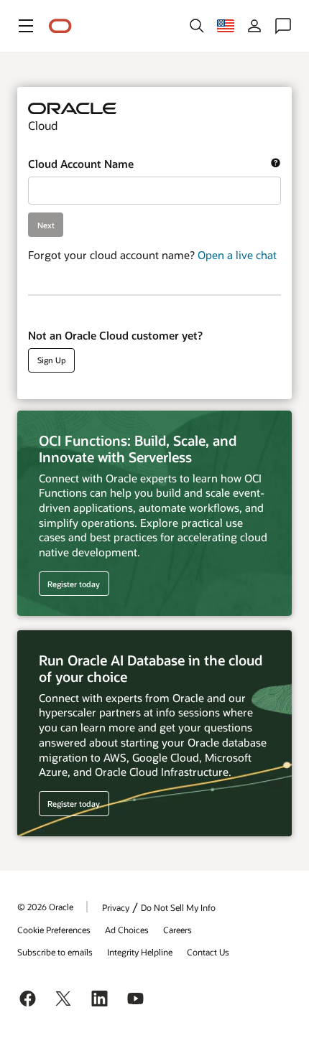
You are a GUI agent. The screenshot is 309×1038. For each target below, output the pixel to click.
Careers (177, 929)
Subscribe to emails (55, 952)
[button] (25, 25)
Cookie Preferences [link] (54, 929)
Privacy (115, 907)
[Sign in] (254, 25)
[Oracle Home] (60, 26)
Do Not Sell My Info (178, 907)
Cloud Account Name (149, 164)
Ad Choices (127, 929)
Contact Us (208, 952)
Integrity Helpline (139, 952)
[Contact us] (283, 25)
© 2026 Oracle (45, 906)
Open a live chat (237, 255)
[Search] (197, 25)
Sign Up (51, 360)
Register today (70, 583)
